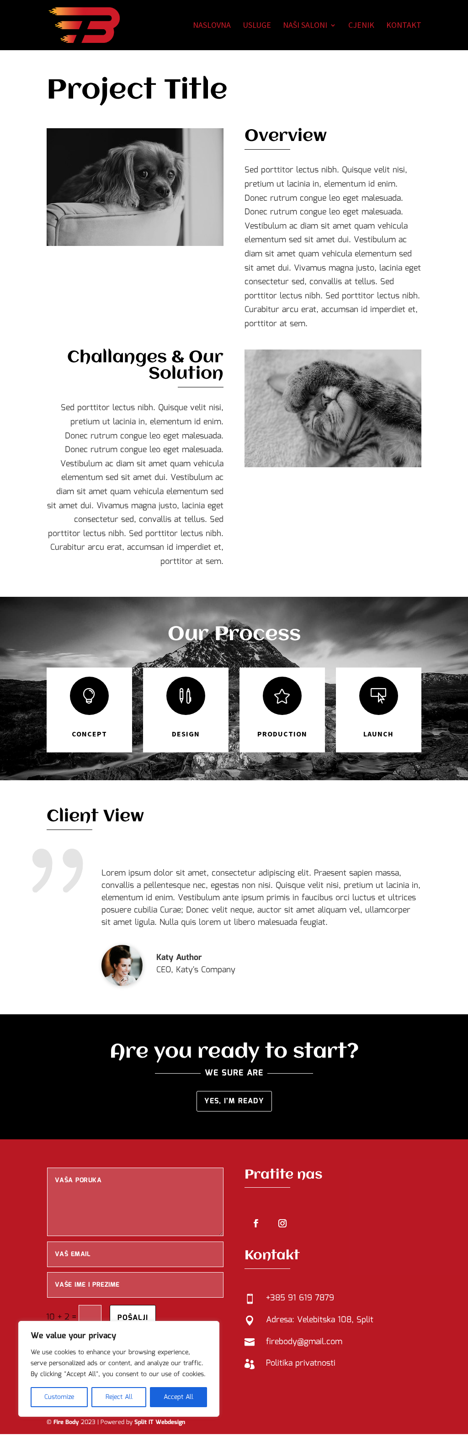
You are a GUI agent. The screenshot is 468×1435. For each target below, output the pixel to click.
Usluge (257, 26)
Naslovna (212, 26)
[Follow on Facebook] (256, 1223)
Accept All (178, 1397)
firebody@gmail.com (304, 1342)
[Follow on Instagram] (282, 1223)
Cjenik (361, 26)
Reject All (119, 1397)
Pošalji (132, 1318)
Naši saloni (305, 26)
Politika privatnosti (300, 1363)
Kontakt (403, 26)
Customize (59, 1397)
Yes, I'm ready (234, 1101)
